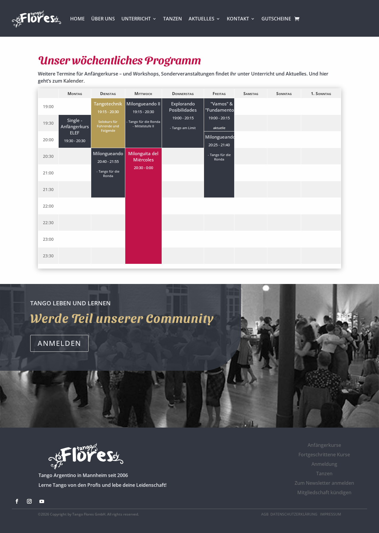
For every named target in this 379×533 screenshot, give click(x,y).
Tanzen (324, 473)
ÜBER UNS (103, 18)
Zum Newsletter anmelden (324, 483)
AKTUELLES (201, 18)
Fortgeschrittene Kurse (324, 454)
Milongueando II (143, 104)
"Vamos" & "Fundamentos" (221, 107)
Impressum (330, 514)
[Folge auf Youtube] (42, 501)
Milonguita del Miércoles (143, 156)
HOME (77, 18)
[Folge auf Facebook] (17, 501)
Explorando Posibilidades (183, 107)
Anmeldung (324, 464)
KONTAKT (238, 18)
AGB (265, 514)
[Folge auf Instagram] (29, 501)
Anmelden (59, 343)
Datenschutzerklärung (294, 514)
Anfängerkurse (324, 445)
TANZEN (172, 18)
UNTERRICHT (136, 18)
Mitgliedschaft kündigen (324, 492)
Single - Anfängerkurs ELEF (75, 126)
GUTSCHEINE (276, 18)
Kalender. (74, 81)
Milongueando (220, 137)
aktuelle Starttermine (219, 130)
